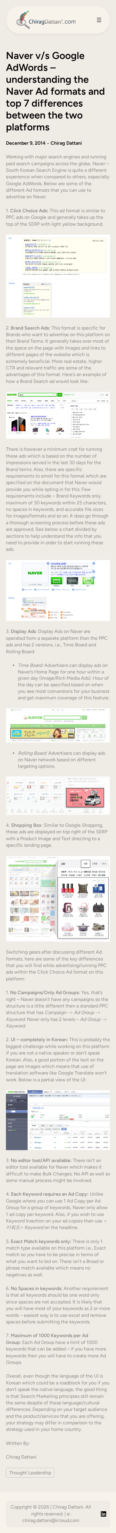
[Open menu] (99, 20)
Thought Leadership (30, 1473)
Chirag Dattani (66, 143)
